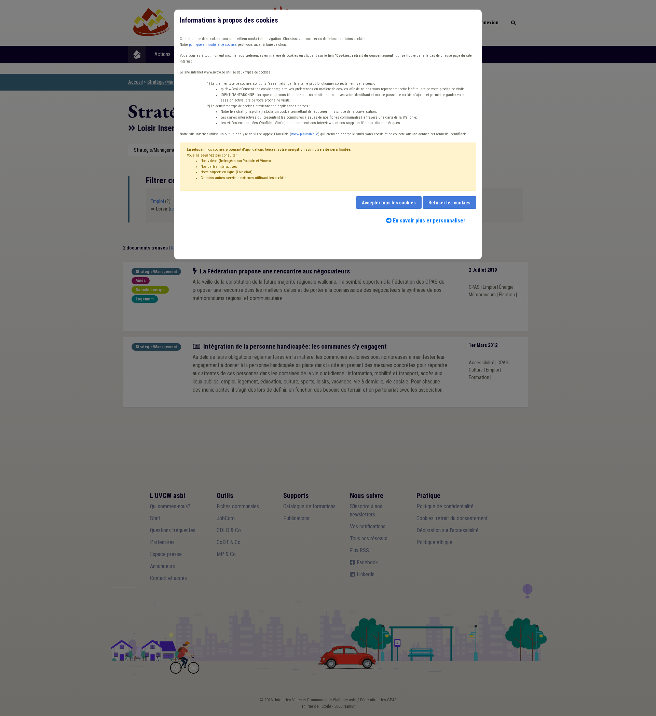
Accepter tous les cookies (389, 202)
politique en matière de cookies (213, 44)
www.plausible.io (304, 134)
